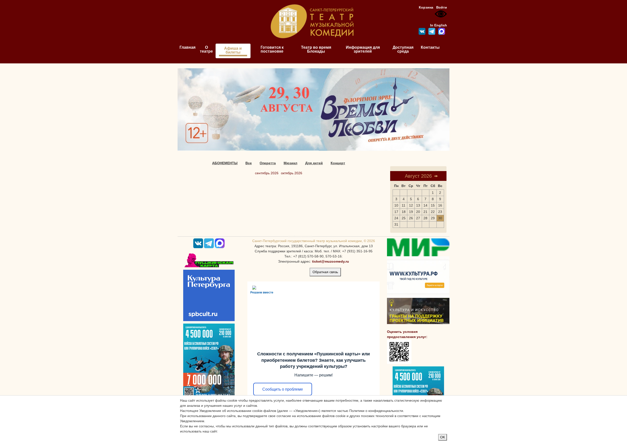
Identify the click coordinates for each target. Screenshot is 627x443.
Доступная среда (403, 49)
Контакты (430, 47)
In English (438, 25)
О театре (206, 49)
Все (248, 163)
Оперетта (268, 163)
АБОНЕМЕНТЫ (225, 163)
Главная (187, 47)
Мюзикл (290, 163)
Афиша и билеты (233, 50)
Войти (441, 7)
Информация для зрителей (363, 49)
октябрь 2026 (291, 173)
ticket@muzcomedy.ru (330, 261)
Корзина (426, 7)
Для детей (314, 163)
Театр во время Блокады (316, 49)
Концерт (338, 163)
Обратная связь (325, 272)
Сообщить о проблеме (282, 389)
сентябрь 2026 (266, 173)
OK (442, 437)
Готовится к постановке (272, 49)
